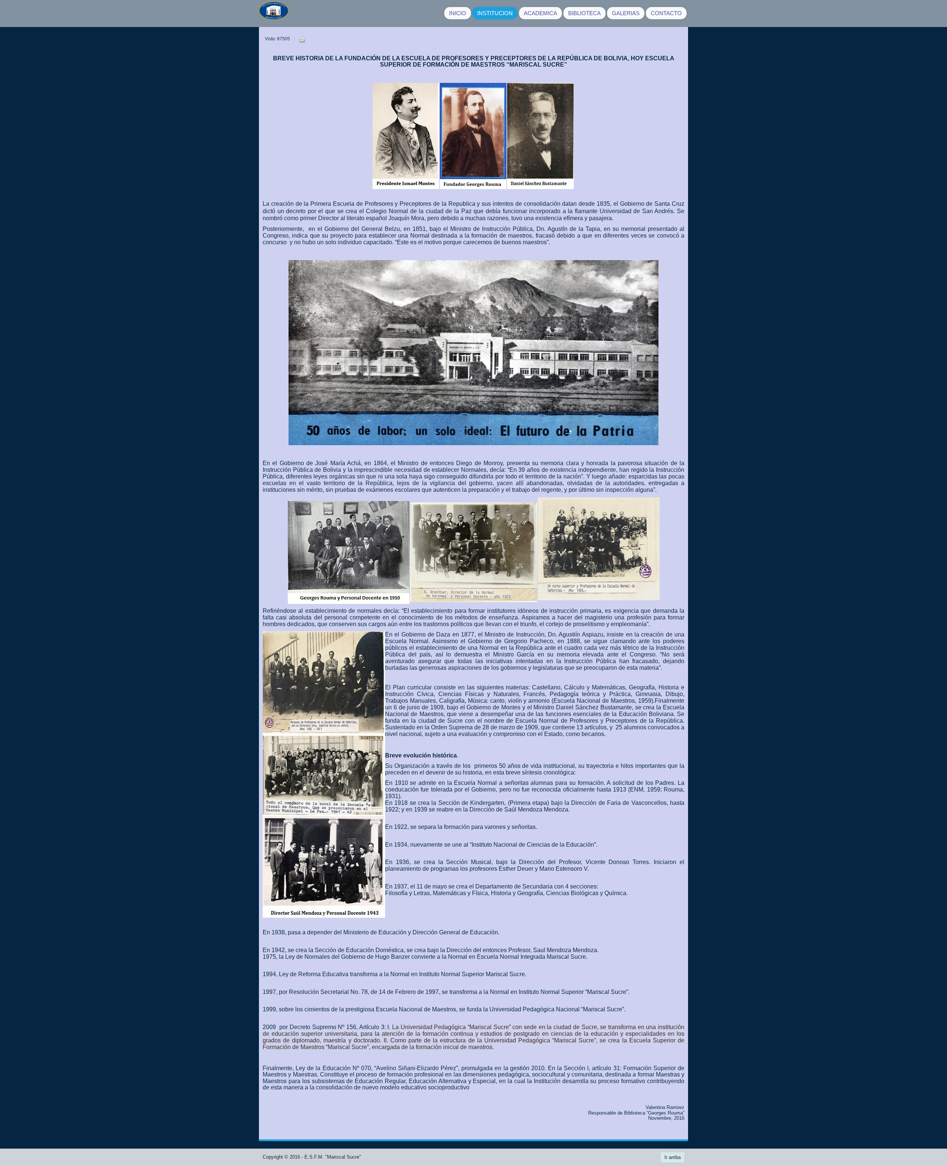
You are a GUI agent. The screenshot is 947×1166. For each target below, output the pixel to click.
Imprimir (302, 40)
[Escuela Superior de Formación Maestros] (274, 13)
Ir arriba (672, 1157)
